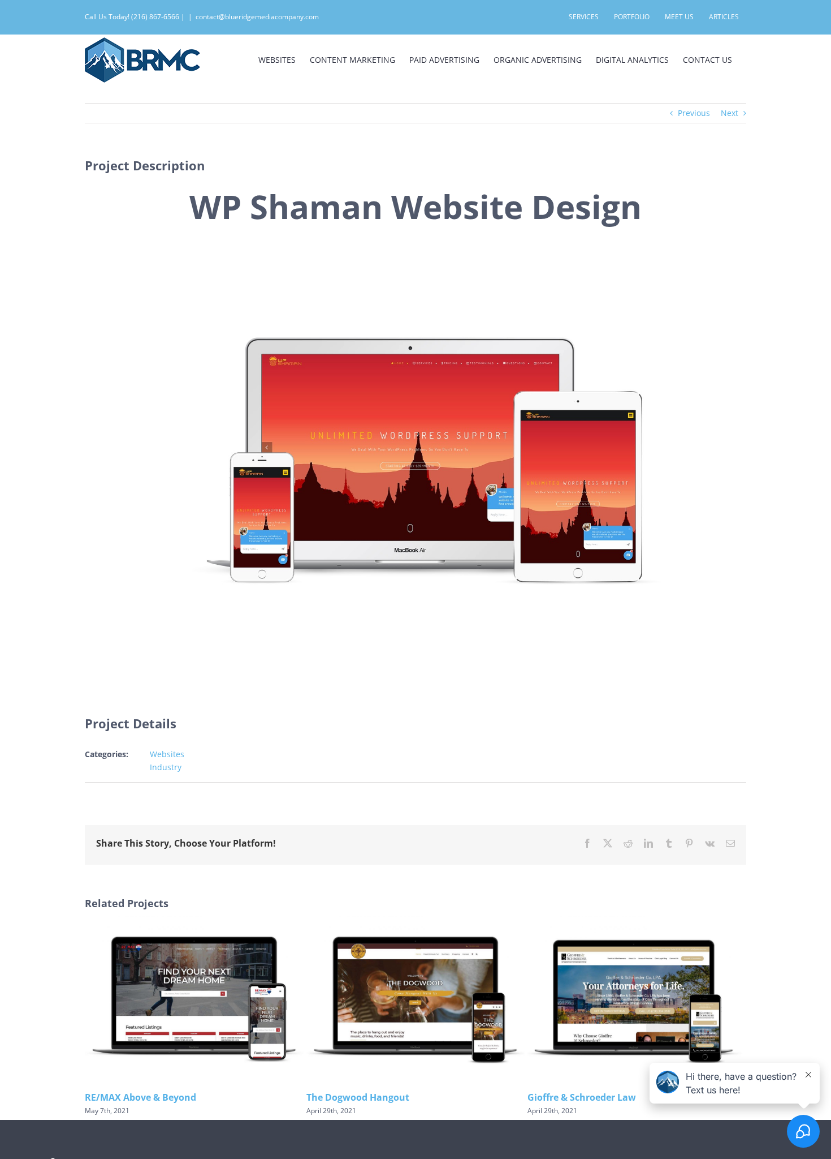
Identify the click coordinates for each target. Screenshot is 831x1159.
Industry (165, 767)
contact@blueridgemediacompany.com (257, 17)
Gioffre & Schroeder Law (581, 1097)
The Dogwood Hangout (357, 1097)
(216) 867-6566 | (158, 17)
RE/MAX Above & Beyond (140, 1097)
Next (729, 113)
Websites (167, 754)
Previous (694, 113)
